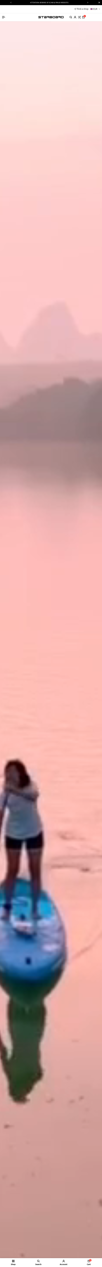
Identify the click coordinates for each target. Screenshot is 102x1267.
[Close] (98, 2)
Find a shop (82, 8)
